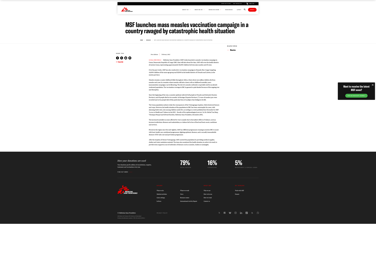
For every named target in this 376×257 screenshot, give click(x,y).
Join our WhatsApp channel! (356, 95)
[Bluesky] (230, 213)
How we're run (208, 194)
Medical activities (162, 194)
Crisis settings (161, 197)
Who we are (207, 190)
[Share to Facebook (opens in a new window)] (117, 57)
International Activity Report (188, 201)
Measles (148, 40)
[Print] (129, 57)
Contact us (207, 201)
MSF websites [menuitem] (237, 3)
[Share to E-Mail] (125, 57)
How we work (208, 197)
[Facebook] (225, 213)
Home (141, 40)
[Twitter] (219, 213)
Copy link (120, 62)
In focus (159, 201)
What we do (160, 190)
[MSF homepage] (127, 9)
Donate (252, 9)
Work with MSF (239, 190)
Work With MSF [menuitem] (226, 3)
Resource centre (184, 197)
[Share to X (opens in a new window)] (121, 57)
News (181, 194)
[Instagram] (236, 213)
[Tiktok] (247, 213)
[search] (245, 10)
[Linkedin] (241, 213)
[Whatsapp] (258, 213)
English (251, 3)
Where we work (184, 190)
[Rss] (252, 213)
